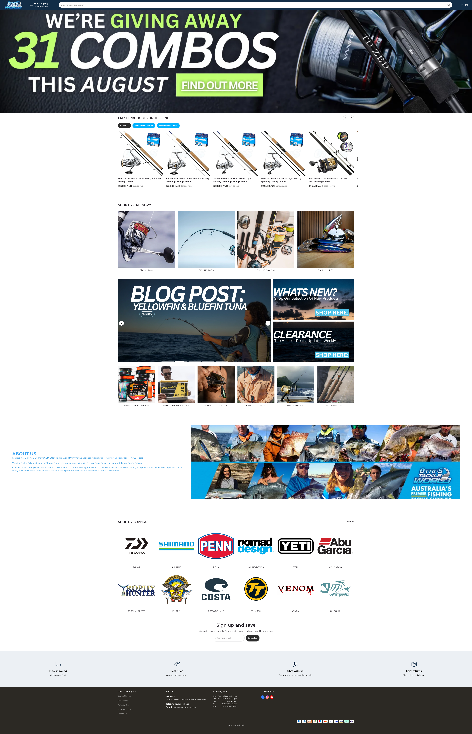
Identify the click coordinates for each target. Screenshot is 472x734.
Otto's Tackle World (238, 725)
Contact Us (122, 714)
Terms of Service (124, 696)
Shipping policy (124, 709)
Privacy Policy (123, 700)
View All (350, 521)
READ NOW (147, 315)
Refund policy (123, 705)
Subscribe (252, 638)
